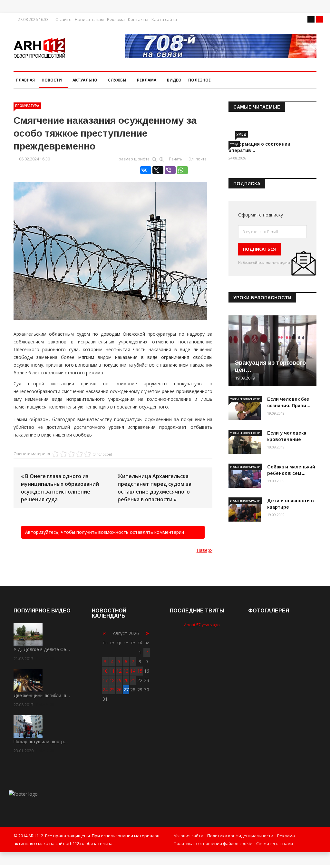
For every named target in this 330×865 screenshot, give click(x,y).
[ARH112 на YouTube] (220, 46)
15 (139, 671)
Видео (174, 80)
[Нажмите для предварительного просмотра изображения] (113, 244)
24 (105, 690)
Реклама (116, 19)
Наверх (204, 550)
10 (105, 671)
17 (105, 680)
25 (112, 690)
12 (118, 671)
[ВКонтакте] (145, 170)
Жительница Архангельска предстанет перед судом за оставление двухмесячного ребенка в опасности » (154, 488)
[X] (157, 170)
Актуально (85, 80)
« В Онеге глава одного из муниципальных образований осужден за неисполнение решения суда (60, 488)
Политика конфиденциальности (240, 836)
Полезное (199, 80)
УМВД (242, 134)
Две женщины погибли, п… (42, 695)
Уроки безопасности (245, 399)
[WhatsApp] (182, 170)
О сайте (63, 19)
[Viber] (170, 170)
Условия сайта (188, 836)
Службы (117, 80)
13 (126, 671)
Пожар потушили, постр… (41, 741)
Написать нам (89, 19)
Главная (25, 80)
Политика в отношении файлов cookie (213, 843)
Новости (52, 80)
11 (112, 671)
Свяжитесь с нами (274, 843)
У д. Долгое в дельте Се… (42, 649)
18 (112, 680)
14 (132, 671)
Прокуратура (27, 105)
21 (132, 680)
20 (126, 680)
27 (126, 690)
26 (118, 690)
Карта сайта (164, 19)
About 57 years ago (202, 625)
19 (118, 680)
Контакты (138, 19)
